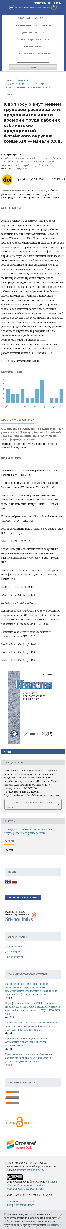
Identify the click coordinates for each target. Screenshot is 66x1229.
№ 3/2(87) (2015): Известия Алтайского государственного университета (28, 86)
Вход (57, 2)
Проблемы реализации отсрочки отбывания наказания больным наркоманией (26, 1042)
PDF (9, 751)
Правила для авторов (33, 39)
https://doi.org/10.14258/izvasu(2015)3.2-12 (40, 179)
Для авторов (32, 32)
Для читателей (14, 946)
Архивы (47, 25)
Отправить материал (23, 897)
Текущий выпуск (25, 25)
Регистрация (41, 2)
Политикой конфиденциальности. (21, 1203)
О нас (39, 18)
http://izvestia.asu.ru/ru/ (30, 1169)
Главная (24, 18)
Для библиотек (14, 956)
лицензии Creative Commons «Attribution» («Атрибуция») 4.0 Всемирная (32, 1185)
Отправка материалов (34, 53)
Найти (33, 67)
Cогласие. (13, 1201)
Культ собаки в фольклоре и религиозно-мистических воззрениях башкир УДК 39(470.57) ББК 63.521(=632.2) (31, 1026)
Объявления (33, 46)
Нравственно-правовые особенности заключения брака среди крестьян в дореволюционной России (28, 1058)
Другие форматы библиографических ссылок (29, 804)
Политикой (54, 1225)
